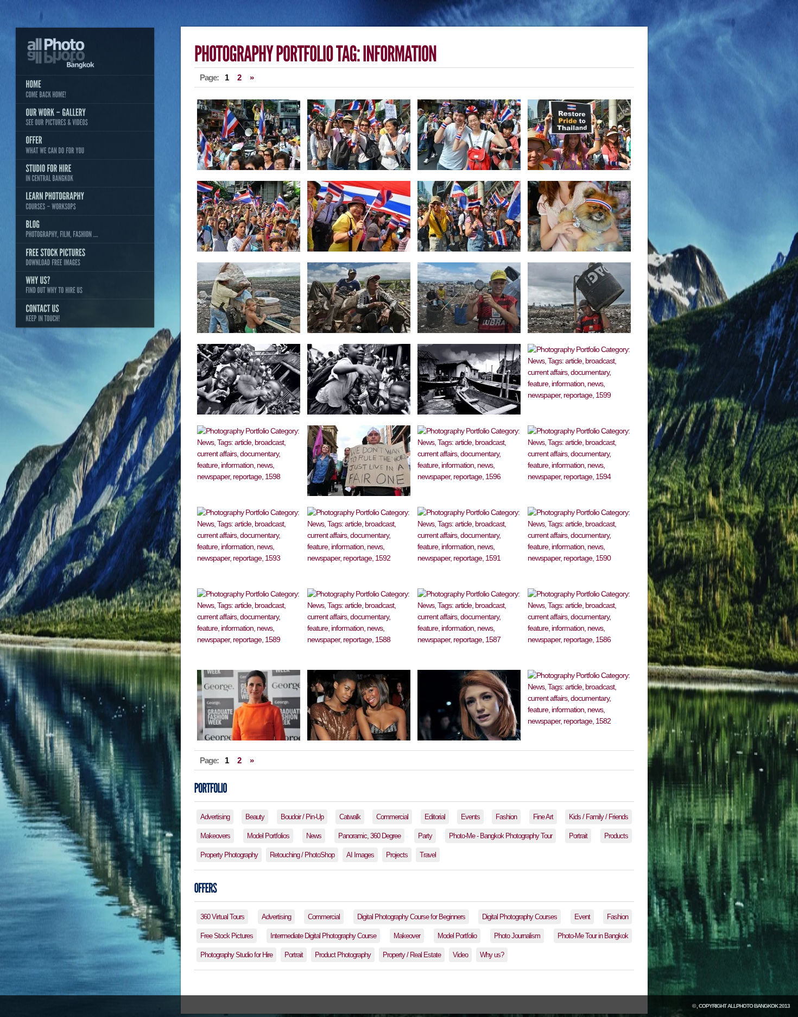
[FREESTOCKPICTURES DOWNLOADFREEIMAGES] (85, 257)
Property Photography (229, 855)
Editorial (435, 817)
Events (470, 817)
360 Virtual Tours (222, 917)
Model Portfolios (268, 836)
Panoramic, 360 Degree (369, 836)
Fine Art (543, 817)
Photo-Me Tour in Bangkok (593, 936)
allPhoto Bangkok (752, 1006)
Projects (397, 855)
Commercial (392, 817)
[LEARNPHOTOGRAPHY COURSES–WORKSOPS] (85, 201)
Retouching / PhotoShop (302, 855)
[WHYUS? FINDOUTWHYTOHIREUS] (85, 285)
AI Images (360, 855)
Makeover (407, 936)
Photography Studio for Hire (236, 955)
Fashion (506, 817)
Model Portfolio (457, 936)
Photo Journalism (517, 936)
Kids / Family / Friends (598, 817)
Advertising (215, 817)
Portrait (578, 836)
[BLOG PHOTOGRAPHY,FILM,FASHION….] (85, 229)
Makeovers (215, 836)
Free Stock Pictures (226, 936)
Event (582, 917)
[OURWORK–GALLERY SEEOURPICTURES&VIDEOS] (85, 117)
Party (425, 836)
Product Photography (343, 955)
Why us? (492, 955)
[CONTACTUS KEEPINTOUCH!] (85, 313)
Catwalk (349, 817)
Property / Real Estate (412, 955)
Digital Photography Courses (519, 917)
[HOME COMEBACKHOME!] (85, 89)
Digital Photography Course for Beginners (411, 917)
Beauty (254, 817)
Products (616, 836)
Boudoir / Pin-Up (302, 817)
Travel (428, 855)
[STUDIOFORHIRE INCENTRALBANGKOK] (85, 173)
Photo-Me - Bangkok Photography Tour (500, 836)
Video (460, 955)
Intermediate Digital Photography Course (323, 936)
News (313, 836)
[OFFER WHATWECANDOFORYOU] (85, 145)
